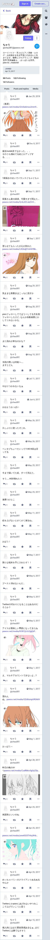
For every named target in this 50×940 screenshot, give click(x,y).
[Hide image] (5, 113)
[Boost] (14, 135)
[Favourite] (22, 135)
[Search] (46, 11)
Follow (28, 38)
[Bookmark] (30, 135)
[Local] (46, 17)
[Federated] (46, 24)
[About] (46, 34)
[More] (38, 135)
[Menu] (36, 38)
